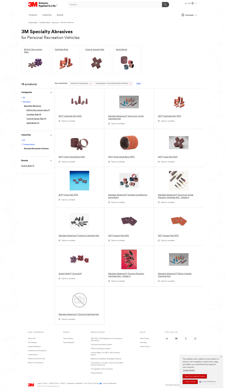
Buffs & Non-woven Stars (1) (38, 110)
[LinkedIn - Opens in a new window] (167, 339)
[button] (207, 382)
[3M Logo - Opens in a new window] (43, 4)
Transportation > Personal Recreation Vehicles (112, 83)
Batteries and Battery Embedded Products (106, 359)
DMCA (63, 383)
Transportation (79, 83)
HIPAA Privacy (54, 383)
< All (23, 98)
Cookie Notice (189, 370)
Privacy (45, 383)
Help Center (144, 338)
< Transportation (28, 145)
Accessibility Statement (75, 383)
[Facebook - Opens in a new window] (186, 339)
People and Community (36, 359)
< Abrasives (26, 102)
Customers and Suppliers (37, 350)
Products (33, 15)
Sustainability (33, 355)
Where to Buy (145, 346)
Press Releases (68, 342)
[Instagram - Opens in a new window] (195, 339)
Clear (138, 83)
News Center (68, 338)
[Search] (165, 4)
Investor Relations (34, 346)
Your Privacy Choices (91, 383)
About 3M (31, 338)
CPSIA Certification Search (101, 349)
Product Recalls (96, 373)
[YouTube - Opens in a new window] (176, 339)
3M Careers (32, 342)
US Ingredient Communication (102, 369)
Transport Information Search (101, 344)
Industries (47, 15)
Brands (60, 15)
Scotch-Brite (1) (27, 166)
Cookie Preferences (109, 383)
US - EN (188, 3)
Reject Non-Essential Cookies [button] (195, 376)
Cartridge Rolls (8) (34, 115)
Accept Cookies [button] (190, 382)
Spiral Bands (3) (33, 123)
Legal (39, 383)
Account (189, 15)
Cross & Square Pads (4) (36, 119)
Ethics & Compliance (35, 363)
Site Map (143, 342)
